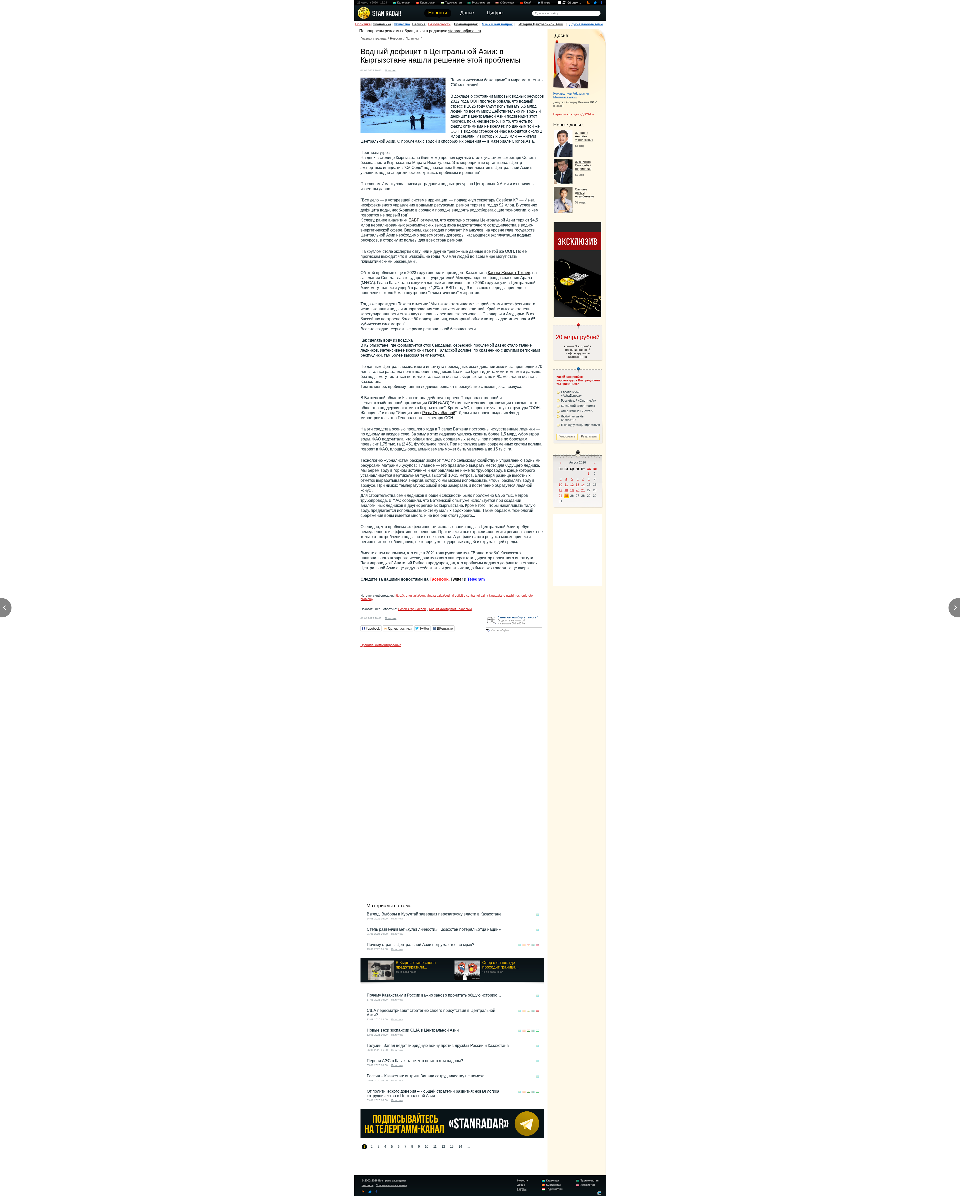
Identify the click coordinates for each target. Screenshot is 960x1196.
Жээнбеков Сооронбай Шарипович (583, 165)
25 (566, 496)
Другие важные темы (586, 24)
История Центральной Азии (540, 24)
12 (443, 1146)
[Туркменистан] (417, 70)
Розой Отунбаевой (412, 609)
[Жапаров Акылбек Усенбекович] (563, 155)
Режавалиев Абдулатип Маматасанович (571, 95)
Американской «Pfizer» (577, 411)
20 (577, 490)
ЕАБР (414, 220)
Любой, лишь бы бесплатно (572, 418)
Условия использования (391, 1185)
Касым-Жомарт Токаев (509, 273)
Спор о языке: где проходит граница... (500, 965)
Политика (362, 24)
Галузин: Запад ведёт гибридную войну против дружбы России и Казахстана (438, 1045)
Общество (402, 24)
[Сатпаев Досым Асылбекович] (563, 212)
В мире (545, 2)
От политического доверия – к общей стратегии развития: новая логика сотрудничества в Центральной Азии (433, 1093)
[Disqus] (452, 712)
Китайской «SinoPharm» (578, 406)
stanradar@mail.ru (464, 31)
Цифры (521, 1188)
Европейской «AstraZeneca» (571, 393)
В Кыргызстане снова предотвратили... (416, 965)
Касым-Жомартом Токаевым (450, 609)
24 (560, 496)
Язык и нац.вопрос (497, 24)
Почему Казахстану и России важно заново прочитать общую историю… (434, 995)
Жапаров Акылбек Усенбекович (584, 136)
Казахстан (403, 2)
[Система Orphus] (514, 632)
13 (452, 1146)
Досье (521, 1184)
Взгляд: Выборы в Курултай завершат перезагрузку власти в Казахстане (434, 914)
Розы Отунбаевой (438, 413)
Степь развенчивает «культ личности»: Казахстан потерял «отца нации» (434, 929)
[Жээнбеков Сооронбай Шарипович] (563, 183)
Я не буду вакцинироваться (580, 425)
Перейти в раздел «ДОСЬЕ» (573, 114)
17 (560, 490)
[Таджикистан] (412, 70)
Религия (419, 24)
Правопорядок (466, 24)
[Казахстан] (403, 70)
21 (583, 490)
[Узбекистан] (422, 70)
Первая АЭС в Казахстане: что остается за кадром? (415, 1061)
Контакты (368, 1185)
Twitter (456, 579)
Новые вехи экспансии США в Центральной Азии (413, 1030)
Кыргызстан (427, 2)
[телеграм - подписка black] (452, 1136)
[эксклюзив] (577, 316)
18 (566, 490)
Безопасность (439, 24)
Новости (396, 38)
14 (460, 1146)
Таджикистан (453, 2)
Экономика (382, 24)
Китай (527, 2)
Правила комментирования (380, 645)
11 (434, 1146)
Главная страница (373, 38)
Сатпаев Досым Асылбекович (584, 193)
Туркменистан (481, 2)
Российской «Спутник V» (578, 400)
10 (426, 1146)
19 (572, 490)
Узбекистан (507, 2)
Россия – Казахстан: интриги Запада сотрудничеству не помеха (425, 1076)
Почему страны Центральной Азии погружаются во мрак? (420, 944)
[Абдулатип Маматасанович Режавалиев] (571, 64)
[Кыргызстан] (408, 70)
